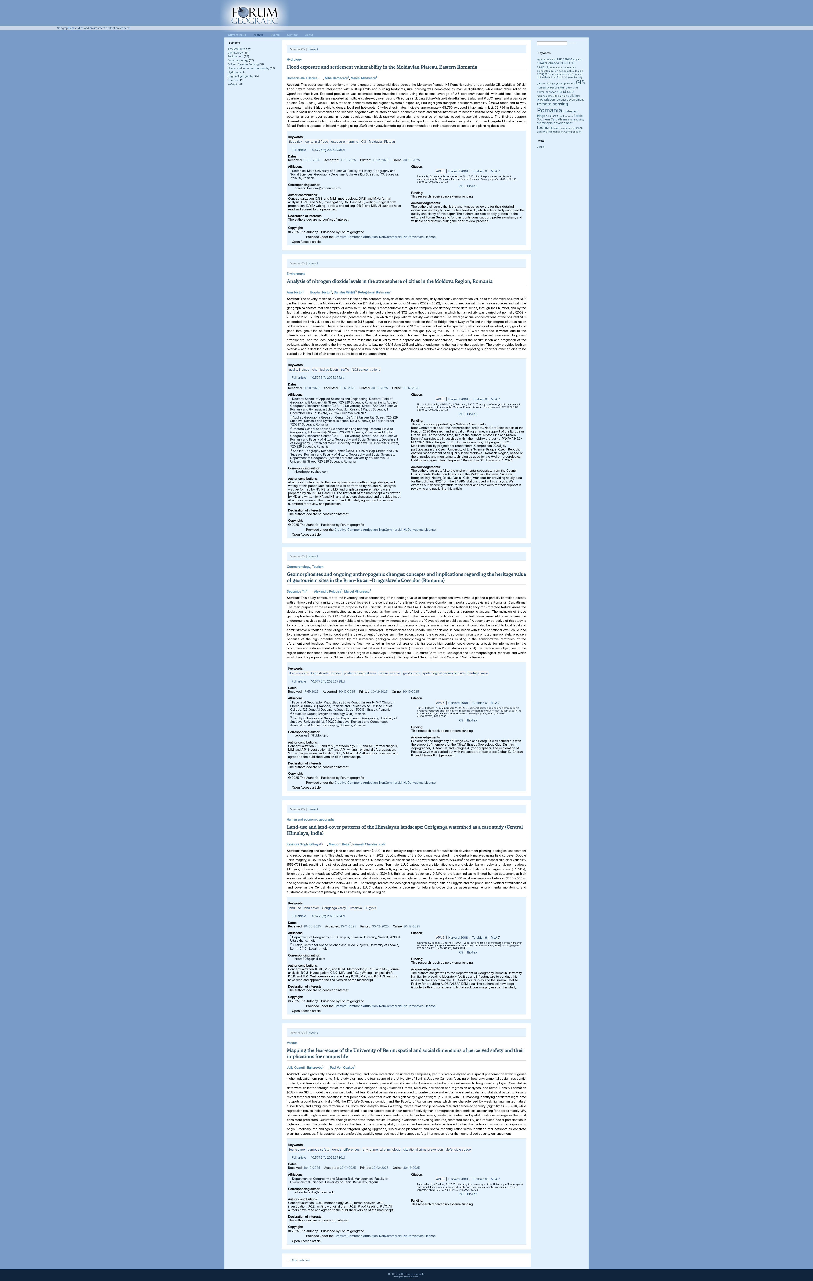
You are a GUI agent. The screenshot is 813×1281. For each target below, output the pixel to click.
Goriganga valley (334, 908)
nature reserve (389, 673)
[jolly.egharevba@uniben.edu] (326, 1066)
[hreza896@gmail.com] (325, 843)
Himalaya (355, 908)
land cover (311, 908)
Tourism (233, 80)
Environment (235, 56)
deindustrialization (547, 71)
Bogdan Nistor (320, 292)
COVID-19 (567, 63)
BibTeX (472, 186)
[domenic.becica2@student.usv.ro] (321, 77)
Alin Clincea (412, 1276)
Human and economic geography (248, 68)
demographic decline (571, 71)
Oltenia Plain (560, 96)
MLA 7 (495, 171)
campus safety (318, 1149)
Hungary (566, 87)
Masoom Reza (339, 844)
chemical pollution (325, 369)
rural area (552, 115)
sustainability (576, 119)
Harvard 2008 (458, 171)
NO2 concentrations (366, 369)
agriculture (543, 59)
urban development (564, 128)
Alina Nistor (295, 292)
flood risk (295, 141)
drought (542, 74)
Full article (299, 150)
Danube (571, 67)
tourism (544, 127)
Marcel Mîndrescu (363, 78)
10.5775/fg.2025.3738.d (328, 681)
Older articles (298, 1260)
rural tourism (566, 116)
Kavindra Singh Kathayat (304, 844)
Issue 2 (313, 49)
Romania (549, 110)
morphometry (544, 96)
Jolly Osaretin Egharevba (304, 1067)
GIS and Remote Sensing (243, 64)
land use (295, 908)
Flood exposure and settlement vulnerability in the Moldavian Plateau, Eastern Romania (382, 67)
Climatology (235, 52)
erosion (566, 74)
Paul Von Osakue (342, 1067)
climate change (548, 63)
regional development (570, 99)
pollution (574, 95)
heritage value (478, 673)
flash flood (550, 77)
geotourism (411, 673)
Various (232, 84)
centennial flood (316, 141)
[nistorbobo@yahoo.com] (306, 291)
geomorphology (546, 83)
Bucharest (564, 59)
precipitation (546, 99)
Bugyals (370, 908)
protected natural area (360, 673)
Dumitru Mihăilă (344, 292)
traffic (345, 369)
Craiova (542, 67)
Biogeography (237, 48)
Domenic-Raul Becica (302, 78)
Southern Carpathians (552, 119)
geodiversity (575, 77)
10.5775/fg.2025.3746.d (328, 150)
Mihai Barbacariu (336, 78)
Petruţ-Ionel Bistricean (374, 292)
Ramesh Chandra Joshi (369, 844)
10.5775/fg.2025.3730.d (328, 1157)
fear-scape (297, 1149)
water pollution (572, 131)
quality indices (299, 369)
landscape (551, 92)
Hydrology (234, 72)
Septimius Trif (297, 591)
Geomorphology (238, 60)
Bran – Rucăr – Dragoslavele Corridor (315, 673)
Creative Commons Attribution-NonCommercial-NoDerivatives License (385, 237)
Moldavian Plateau (382, 141)
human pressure (548, 87)
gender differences (346, 1149)
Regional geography (240, 76)
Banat (553, 59)
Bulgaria (577, 59)
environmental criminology (381, 1149)
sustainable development (554, 123)
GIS (363, 141)
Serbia (578, 115)
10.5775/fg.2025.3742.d (327, 377)
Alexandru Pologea (327, 591)
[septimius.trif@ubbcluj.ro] (310, 590)
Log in (541, 146)
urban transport (555, 131)
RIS (461, 186)
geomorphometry (565, 83)
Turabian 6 (479, 171)
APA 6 (440, 171)
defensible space (458, 1149)
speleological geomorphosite (444, 673)
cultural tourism (558, 67)
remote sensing (552, 103)
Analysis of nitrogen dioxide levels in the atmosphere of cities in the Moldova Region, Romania (389, 281)
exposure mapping (344, 141)
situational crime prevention (423, 1149)
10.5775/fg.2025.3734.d (328, 916)
